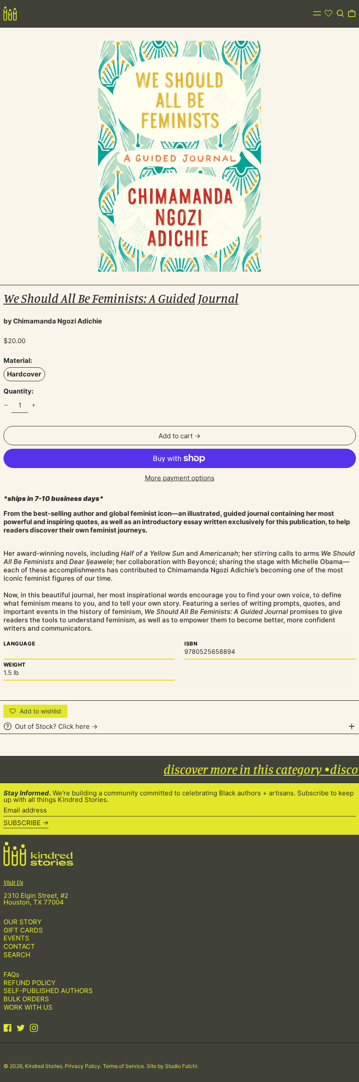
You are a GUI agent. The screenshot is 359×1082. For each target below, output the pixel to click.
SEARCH (17, 955)
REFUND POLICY (30, 983)
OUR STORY (23, 922)
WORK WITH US (28, 1007)
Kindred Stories (43, 1066)
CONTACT (19, 946)
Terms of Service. (125, 1066)
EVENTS (16, 938)
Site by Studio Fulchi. (172, 1066)
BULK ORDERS (26, 999)
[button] (340, 13)
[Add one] (33, 405)
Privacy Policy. (84, 1066)
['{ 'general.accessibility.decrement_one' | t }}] (5, 405)
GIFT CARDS (23, 930)
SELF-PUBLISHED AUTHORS (48, 990)
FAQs (11, 974)
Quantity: (18, 391)
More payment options (180, 478)
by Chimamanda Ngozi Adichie (53, 321)
